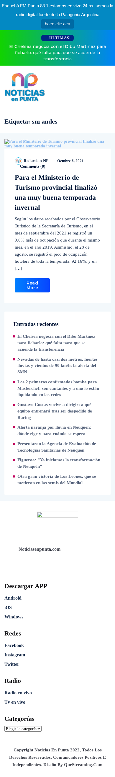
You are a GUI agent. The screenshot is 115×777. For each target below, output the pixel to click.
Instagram (14, 654)
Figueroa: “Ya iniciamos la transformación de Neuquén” (58, 463)
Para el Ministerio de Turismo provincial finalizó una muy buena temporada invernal (56, 192)
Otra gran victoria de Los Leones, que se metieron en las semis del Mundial (56, 479)
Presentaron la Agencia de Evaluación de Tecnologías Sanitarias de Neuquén (56, 446)
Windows (13, 616)
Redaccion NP (36, 161)
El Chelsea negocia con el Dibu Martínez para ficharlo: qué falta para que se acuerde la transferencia (57, 52)
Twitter (11, 664)
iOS (8, 607)
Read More (32, 285)
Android (13, 597)
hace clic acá (57, 23)
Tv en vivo (14, 702)
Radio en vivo (18, 692)
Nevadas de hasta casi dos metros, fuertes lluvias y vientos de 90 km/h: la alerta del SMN (57, 366)
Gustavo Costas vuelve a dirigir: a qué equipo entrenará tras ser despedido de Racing (54, 411)
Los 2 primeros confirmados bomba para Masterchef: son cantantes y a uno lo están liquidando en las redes (58, 388)
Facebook (14, 645)
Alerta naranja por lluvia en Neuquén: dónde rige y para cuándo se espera (54, 430)
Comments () (32, 166)
